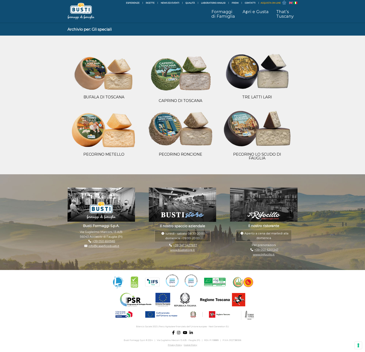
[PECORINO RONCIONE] (180, 130)
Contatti (250, 3)
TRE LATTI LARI (257, 97)
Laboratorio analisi (213, 3)
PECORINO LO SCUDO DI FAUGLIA (257, 156)
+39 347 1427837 (185, 245)
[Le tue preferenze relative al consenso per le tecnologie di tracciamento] (358, 345)
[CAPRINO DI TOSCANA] (180, 75)
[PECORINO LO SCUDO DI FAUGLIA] (257, 130)
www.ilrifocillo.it (264, 254)
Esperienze (133, 3)
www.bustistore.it (182, 250)
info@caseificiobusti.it (103, 246)
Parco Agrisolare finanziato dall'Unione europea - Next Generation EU (194, 326)
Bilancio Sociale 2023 (146, 326)
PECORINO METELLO (103, 154)
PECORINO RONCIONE (180, 154)
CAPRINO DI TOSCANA (180, 100)
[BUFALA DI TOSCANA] (103, 73)
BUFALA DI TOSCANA (103, 97)
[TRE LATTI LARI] (257, 73)
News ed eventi (170, 3)
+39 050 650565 (103, 241)
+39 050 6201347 (266, 250)
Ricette (150, 3)
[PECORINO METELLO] (103, 130)
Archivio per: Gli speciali (89, 29)
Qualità (190, 3)
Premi (235, 3)
